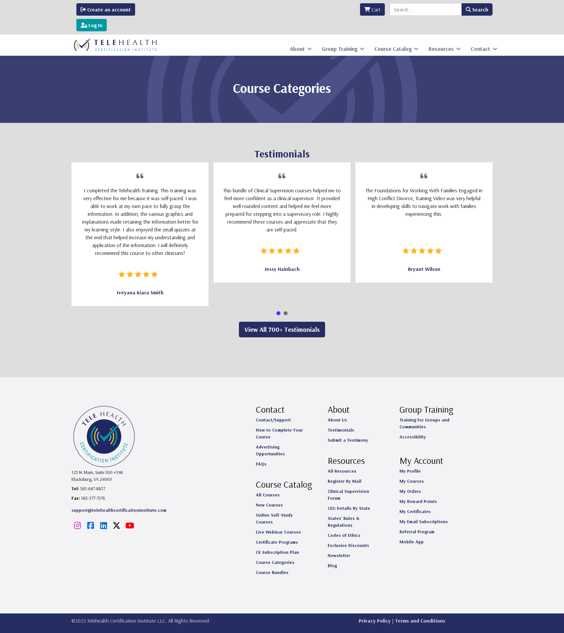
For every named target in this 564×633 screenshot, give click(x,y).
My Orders (410, 491)
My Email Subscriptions (424, 521)
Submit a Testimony (348, 440)
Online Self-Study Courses (274, 518)
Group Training (339, 48)
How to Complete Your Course (279, 433)
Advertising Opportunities (270, 450)
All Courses (268, 495)
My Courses (412, 481)
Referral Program (417, 532)
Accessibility (413, 437)
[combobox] (426, 9)
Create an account (108, 9)
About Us (337, 420)
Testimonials (341, 430)
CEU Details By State (349, 508)
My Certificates (415, 511)
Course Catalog (393, 48)
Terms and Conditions (420, 620)
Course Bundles (272, 572)
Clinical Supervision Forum (348, 494)
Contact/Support (273, 420)
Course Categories (275, 562)
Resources (441, 48)
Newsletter (339, 555)
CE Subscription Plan (277, 552)
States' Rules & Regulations (343, 521)
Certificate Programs (277, 542)
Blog (332, 565)
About (297, 48)
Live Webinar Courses (278, 532)
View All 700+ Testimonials (282, 329)
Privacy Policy (375, 620)
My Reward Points (418, 501)
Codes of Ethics (344, 535)
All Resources (342, 471)
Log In (94, 25)
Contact (480, 48)
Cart (375, 9)
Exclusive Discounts (348, 545)
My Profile (410, 471)
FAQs (261, 464)
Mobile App (412, 542)
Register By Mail (344, 481)
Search (479, 9)
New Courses (269, 505)
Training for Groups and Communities (424, 423)
